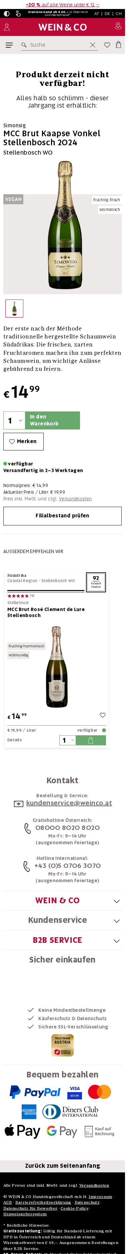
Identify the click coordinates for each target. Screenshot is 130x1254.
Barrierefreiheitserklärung (43, 1202)
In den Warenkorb (44, 420)
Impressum (100, 1196)
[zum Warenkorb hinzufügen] (91, 740)
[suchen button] (25, 45)
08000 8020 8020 (67, 827)
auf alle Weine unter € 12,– (63, 5)
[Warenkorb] (118, 43)
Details (14, 740)
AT (96, 13)
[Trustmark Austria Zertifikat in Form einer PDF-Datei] (62, 1045)
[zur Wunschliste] (102, 716)
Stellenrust (18, 603)
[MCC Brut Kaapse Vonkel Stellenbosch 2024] (14, 310)
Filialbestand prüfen (62, 515)
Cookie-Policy (74, 1208)
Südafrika (17, 575)
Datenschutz (87, 1202)
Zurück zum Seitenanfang (62, 1165)
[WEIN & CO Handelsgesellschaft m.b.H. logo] (62, 27)
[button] (6, 13)
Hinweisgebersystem (25, 1214)
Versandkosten (75, 499)
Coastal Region (22, 580)
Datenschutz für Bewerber (30, 1208)
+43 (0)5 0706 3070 (67, 865)
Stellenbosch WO (58, 580)
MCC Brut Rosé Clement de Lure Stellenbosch (46, 612)
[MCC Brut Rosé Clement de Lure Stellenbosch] (56, 667)
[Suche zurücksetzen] (93, 45)
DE (107, 13)
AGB (7, 1202)
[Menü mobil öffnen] (9, 45)
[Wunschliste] (107, 45)
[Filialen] (118, 27)
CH (119, 13)
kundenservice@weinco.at (69, 803)
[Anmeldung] (6, 27)
